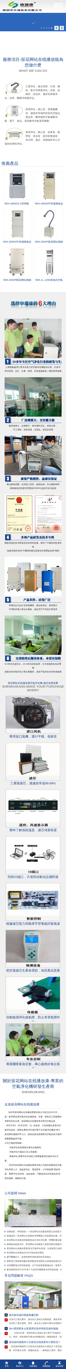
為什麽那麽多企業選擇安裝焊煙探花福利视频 (33, 1328)
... (6, 1187)
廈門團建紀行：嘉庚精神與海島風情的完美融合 (29, 1257)
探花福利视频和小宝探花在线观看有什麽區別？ (35, 1342)
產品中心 (20, 1366)
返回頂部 (59, 1366)
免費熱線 (46, 1366)
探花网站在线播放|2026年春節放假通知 (25, 1252)
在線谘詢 (33, 1366)
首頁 (7, 1366)
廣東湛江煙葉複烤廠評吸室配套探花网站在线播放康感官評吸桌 (36, 1261)
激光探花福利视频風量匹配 (24, 1315)
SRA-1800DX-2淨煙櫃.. (17, 203)
